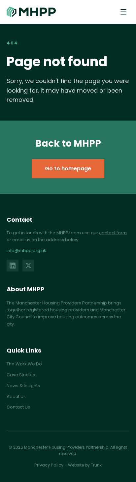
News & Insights (23, 386)
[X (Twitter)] (28, 265)
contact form (113, 233)
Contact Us (18, 407)
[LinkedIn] (12, 265)
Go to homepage (68, 168)
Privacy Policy (48, 465)
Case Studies (21, 375)
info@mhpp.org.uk (26, 250)
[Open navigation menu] (123, 12)
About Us (16, 396)
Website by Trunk (85, 465)
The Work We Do (24, 364)
